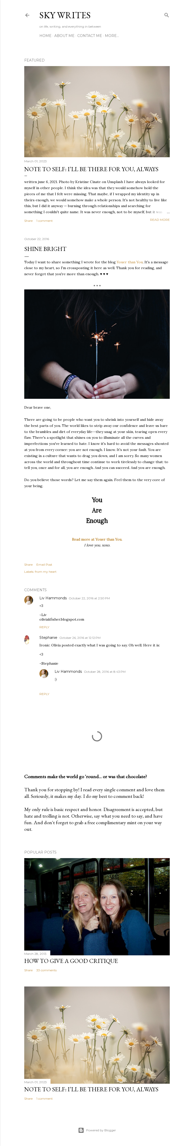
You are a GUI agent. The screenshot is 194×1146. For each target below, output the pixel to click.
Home (45, 35)
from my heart (46, 572)
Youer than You (130, 262)
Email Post (44, 564)
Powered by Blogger (101, 1130)
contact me (89, 35)
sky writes (65, 15)
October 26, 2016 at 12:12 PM (80, 638)
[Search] (167, 14)
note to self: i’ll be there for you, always (91, 169)
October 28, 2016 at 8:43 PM (105, 672)
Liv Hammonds (53, 598)
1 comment (44, 221)
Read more (160, 220)
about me (64, 35)
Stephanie (48, 637)
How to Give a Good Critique (71, 961)
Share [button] (28, 221)
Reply (44, 627)
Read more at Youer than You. (97, 539)
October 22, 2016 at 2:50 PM (89, 598)
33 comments (46, 970)
